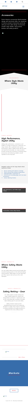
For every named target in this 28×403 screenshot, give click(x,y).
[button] (22, 1)
